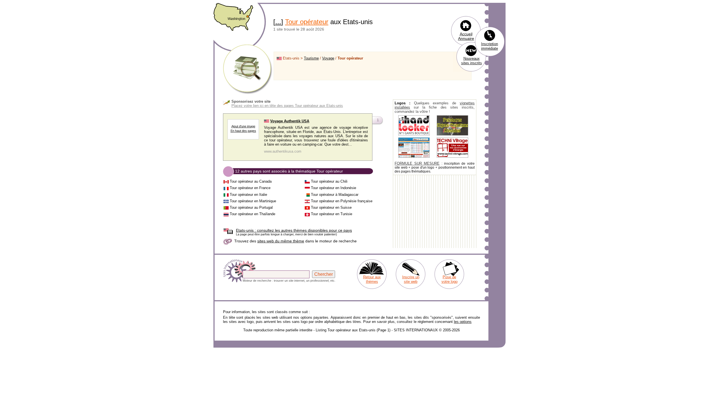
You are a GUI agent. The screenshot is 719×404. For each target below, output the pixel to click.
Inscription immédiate (489, 46)
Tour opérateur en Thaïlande (252, 214)
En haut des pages (243, 130)
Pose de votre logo (450, 279)
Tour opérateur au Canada (251, 181)
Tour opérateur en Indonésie (333, 188)
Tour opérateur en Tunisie (331, 214)
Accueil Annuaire (466, 36)
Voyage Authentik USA (289, 121)
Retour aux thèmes (372, 279)
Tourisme (311, 58)
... (278, 22)
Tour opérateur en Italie (248, 194)
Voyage (328, 58)
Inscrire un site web (410, 279)
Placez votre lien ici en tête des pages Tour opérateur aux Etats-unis (287, 106)
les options (463, 322)
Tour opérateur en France (250, 188)
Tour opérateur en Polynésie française (341, 201)
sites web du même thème (280, 241)
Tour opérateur (306, 22)
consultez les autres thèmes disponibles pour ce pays (294, 230)
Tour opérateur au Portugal (251, 207)
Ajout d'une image (243, 126)
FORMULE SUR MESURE (417, 163)
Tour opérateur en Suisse (331, 207)
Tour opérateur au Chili (329, 181)
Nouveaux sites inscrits (471, 60)
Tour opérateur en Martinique (253, 201)
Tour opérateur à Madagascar (334, 194)
